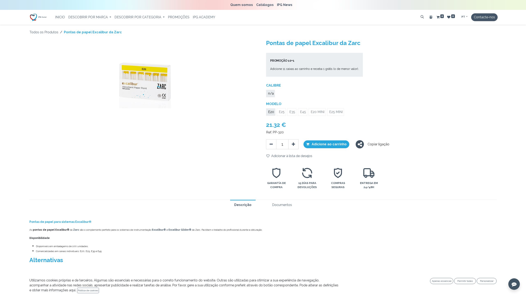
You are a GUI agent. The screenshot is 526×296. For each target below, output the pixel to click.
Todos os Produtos (43, 32)
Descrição (242, 205)
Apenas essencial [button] (441, 281)
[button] (326, 144)
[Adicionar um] (293, 144)
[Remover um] (271, 144)
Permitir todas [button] (465, 281)
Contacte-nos (484, 17)
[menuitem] (242, 5)
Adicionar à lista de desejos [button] (291, 156)
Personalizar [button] (487, 281)
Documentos (282, 205)
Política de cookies (88, 290)
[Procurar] (422, 17)
